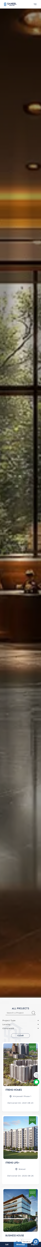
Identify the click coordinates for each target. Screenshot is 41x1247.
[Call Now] (36, 1075)
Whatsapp (20, 1244)
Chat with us (26, 1242)
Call (6, 1244)
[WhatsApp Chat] (36, 1082)
